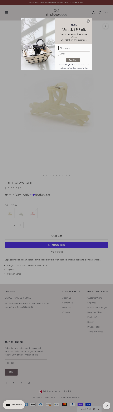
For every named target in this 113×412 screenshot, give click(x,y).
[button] (88, 21)
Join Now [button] (73, 60)
